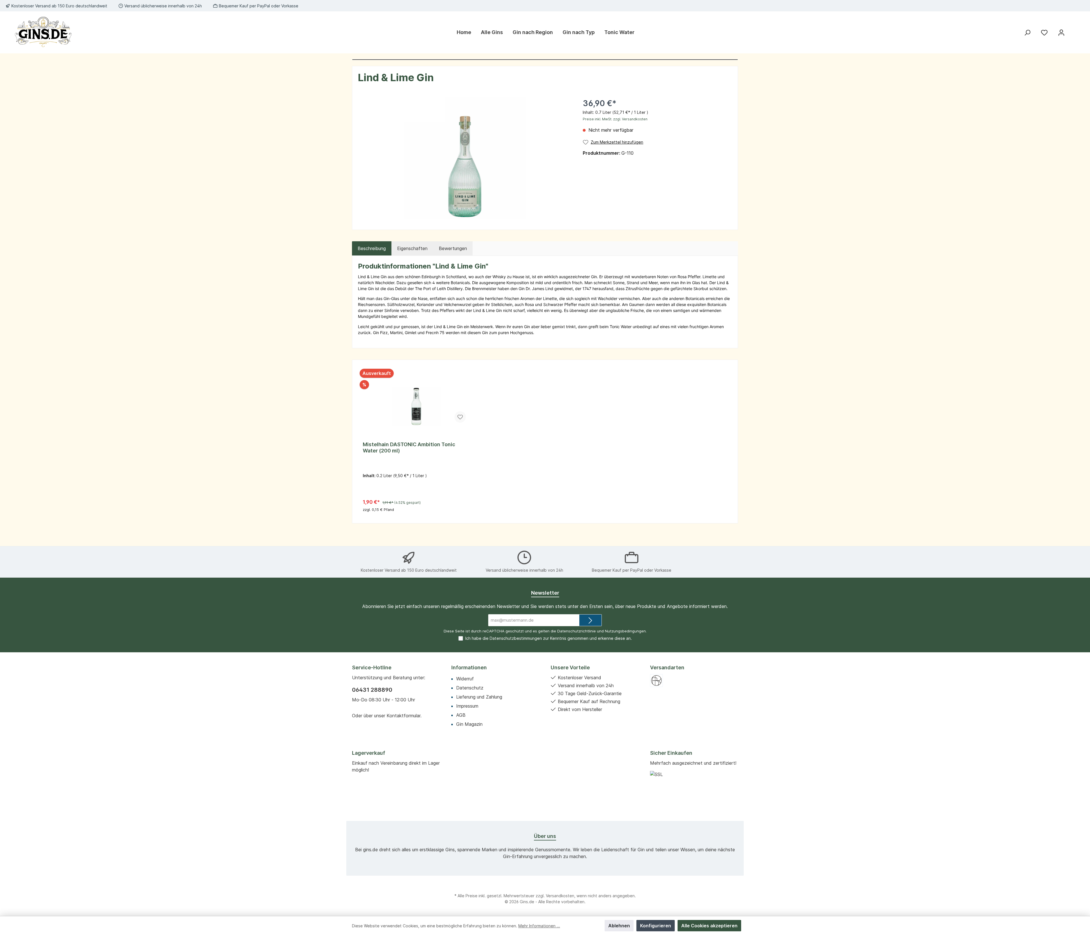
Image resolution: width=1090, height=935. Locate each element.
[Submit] (590, 620)
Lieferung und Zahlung (479, 697)
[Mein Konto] (1061, 32)
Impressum (467, 706)
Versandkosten (560, 895)
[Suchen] (1027, 32)
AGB (461, 715)
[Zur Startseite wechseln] (42, 32)
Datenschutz (469, 688)
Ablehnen (619, 925)
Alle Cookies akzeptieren (709, 925)
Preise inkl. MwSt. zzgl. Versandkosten (615, 119)
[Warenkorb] (1075, 30)
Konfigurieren (655, 925)
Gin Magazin (469, 724)
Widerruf (465, 679)
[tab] (371, 248)
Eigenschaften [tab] (412, 248)
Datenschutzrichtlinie (576, 631)
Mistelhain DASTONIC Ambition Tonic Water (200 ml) (409, 447)
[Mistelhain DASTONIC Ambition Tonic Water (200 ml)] (416, 398)
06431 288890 (372, 689)
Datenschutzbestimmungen (516, 638)
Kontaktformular (403, 715)
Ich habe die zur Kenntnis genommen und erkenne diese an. (548, 638)
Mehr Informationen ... (539, 925)
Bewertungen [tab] (453, 248)
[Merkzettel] (1044, 32)
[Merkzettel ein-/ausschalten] (460, 417)
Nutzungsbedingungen (625, 631)
